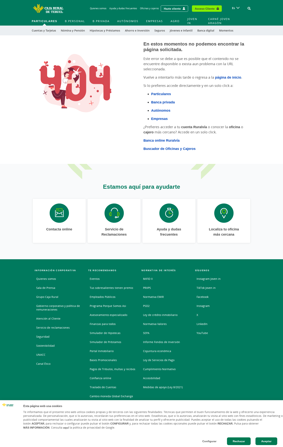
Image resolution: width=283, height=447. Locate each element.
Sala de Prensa (45, 288)
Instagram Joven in (209, 279)
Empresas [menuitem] (154, 21)
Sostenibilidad (45, 345)
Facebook (202, 297)
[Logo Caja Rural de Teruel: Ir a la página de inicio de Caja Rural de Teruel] (48, 8)
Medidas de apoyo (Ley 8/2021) (163, 387)
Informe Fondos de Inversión (161, 342)
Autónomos (160, 110)
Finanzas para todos (103, 324)
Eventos (95, 279)
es (233, 8)
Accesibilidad (151, 378)
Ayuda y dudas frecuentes (123, 8)
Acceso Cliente (205, 8)
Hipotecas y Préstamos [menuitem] (105, 30)
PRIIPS (147, 288)
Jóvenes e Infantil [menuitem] (181, 30)
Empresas (159, 118)
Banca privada (163, 102)
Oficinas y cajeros (149, 8)
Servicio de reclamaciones (53, 327)
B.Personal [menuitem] (75, 21)
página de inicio (228, 77)
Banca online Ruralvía (161, 140)
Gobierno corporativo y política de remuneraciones (58, 307)
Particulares (161, 93)
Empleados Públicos (103, 297)
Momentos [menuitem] (226, 30)
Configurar (209, 441)
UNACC (40, 354)
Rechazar (239, 441)
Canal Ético (43, 364)
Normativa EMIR (153, 297)
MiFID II (148, 279)
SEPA (146, 333)
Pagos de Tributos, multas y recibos (112, 369)
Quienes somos (98, 8)
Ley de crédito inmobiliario (160, 315)
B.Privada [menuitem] (101, 21)
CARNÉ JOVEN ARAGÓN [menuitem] (219, 21)
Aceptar (266, 441)
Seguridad (42, 336)
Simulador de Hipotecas (105, 333)
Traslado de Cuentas (103, 387)
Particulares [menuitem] (44, 21)
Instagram (203, 306)
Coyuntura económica (157, 351)
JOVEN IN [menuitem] (192, 21)
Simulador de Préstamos (105, 342)
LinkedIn (202, 324)
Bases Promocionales (103, 360)
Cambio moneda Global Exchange (111, 396)
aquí (66, 427)
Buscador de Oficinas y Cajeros (169, 148)
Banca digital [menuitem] (205, 30)
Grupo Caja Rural (47, 297)
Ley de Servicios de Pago (158, 360)
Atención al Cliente (48, 318)
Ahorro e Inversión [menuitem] (137, 30)
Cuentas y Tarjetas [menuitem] (44, 30)
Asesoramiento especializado (108, 315)
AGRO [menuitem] (175, 21)
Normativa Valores (155, 324)
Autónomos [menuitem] (127, 21)
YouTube (202, 333)
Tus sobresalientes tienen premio (111, 288)
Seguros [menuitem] (159, 30)
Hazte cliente (172, 8)
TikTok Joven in (206, 288)
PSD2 (146, 306)
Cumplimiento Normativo (159, 369)
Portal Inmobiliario (102, 351)
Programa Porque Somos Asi (108, 306)
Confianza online (100, 378)
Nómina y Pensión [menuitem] (73, 30)
